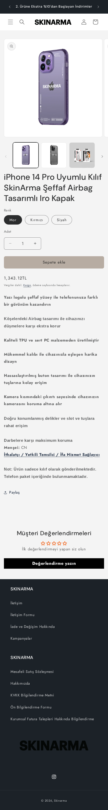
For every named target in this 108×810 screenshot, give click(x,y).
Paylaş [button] (14, 492)
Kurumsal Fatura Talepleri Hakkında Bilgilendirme (52, 719)
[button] (10, 22)
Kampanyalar (21, 638)
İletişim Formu (22, 614)
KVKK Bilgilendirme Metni (32, 695)
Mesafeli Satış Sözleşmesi (32, 671)
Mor (13, 219)
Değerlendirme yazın (54, 563)
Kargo (27, 285)
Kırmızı (36, 219)
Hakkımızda (20, 683)
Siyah (62, 219)
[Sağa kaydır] (102, 156)
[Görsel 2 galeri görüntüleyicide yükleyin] (54, 155)
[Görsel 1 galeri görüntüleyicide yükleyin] (26, 155)
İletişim (16, 603)
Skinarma (60, 800)
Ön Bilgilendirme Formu (30, 707)
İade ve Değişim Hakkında (32, 626)
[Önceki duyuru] (9, 7)
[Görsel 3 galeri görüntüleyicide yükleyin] (82, 155)
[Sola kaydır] (6, 156)
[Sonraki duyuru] (98, 7)
